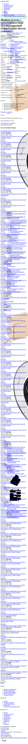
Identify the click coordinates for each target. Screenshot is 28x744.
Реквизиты (6, 721)
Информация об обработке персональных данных (14, 737)
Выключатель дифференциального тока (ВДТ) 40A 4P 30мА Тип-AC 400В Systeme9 (13, 563)
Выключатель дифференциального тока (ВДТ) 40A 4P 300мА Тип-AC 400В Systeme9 (13, 528)
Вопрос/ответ (7, 718)
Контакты (6, 4)
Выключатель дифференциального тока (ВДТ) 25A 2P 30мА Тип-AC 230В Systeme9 (13, 597)
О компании (7, 8)
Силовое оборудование (10, 692)
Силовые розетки (8, 695)
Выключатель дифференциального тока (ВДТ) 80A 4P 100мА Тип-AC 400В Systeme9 (13, 540)
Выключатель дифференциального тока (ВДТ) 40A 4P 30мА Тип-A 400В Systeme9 (13, 482)
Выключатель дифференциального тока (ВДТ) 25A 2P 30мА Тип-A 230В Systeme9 (13, 505)
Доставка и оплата (9, 5)
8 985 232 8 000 (5, 1)
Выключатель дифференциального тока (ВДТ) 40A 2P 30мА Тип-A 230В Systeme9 (13, 494)
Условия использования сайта (12, 706)
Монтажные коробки (9, 690)
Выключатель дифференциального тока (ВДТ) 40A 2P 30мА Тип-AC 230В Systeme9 (13, 586)
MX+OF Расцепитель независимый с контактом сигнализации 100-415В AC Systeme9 (13, 678)
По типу (12, 35)
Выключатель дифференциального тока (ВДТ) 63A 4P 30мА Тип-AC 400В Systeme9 (13, 551)
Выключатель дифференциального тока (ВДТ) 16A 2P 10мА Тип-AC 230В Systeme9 (13, 609)
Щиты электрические (9, 693)
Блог (5, 11)
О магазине (7, 717)
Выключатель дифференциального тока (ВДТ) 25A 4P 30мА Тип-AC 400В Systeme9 (13, 574)
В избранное (4, 47)
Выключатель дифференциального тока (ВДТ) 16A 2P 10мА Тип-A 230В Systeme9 (13, 517)
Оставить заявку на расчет (8, 48)
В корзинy (3, 44)
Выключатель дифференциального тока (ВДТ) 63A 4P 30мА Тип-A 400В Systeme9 (13, 470)
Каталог (6, 712)
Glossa (17, 54)
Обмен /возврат (8, 6)
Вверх (2, 683)
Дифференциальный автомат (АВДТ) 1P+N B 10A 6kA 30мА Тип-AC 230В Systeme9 (14, 632)
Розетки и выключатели (10, 689)
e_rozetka (3, 730)
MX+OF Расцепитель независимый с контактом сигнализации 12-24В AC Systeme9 (13, 666)
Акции (5, 701)
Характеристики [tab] (8, 51)
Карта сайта (7, 705)
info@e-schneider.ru (6, 735)
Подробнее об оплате (6, 124)
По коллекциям (11, 266)
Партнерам (7, 9)
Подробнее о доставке (6, 112)
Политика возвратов (9, 703)
